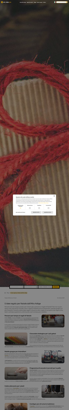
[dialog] (34, 205)
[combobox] (54, 196)
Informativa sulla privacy (43, 202)
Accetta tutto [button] (47, 212)
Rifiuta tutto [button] (36, 212)
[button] (20, 212)
